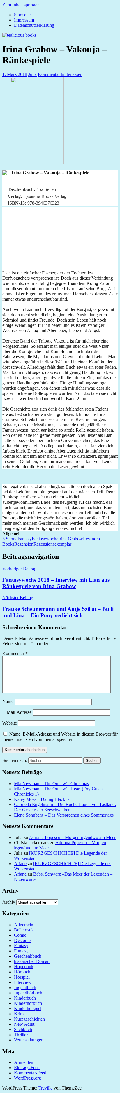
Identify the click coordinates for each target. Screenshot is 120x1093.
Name (7, 701)
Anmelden (23, 1062)
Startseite (22, 14)
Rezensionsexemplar (52, 544)
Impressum (24, 19)
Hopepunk (23, 966)
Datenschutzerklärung (34, 25)
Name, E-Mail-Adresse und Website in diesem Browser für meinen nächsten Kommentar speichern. (60, 737)
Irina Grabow (70, 538)
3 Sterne (9, 538)
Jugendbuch (25, 987)
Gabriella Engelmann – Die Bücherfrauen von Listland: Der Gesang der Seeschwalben (65, 807)
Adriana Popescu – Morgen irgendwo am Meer (72, 837)
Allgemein (23, 924)
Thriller (21, 1034)
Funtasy (21, 950)
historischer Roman (32, 961)
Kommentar (15, 653)
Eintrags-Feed (27, 1067)
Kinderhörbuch (28, 1003)
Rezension (23, 544)
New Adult (24, 1024)
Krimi (19, 1013)
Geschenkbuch (27, 956)
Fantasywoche (45, 538)
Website (9, 723)
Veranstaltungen (28, 1039)
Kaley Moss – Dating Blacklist (42, 799)
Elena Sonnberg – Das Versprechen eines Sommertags (64, 814)
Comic (20, 935)
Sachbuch (23, 1029)
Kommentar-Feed (30, 1072)
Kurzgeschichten (29, 1018)
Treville (45, 1087)
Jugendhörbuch (28, 992)
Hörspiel (22, 977)
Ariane (20, 863)
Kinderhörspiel (27, 1008)
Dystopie (22, 940)
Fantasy (24, 538)
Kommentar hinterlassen (60, 74)
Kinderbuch (25, 998)
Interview (22, 982)
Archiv (8, 901)
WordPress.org (27, 1078)
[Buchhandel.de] (4, 173)
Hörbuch (22, 971)
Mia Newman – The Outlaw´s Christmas (51, 783)
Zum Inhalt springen (21, 4)
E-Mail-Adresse (16, 712)
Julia (32, 74)
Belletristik (24, 929)
